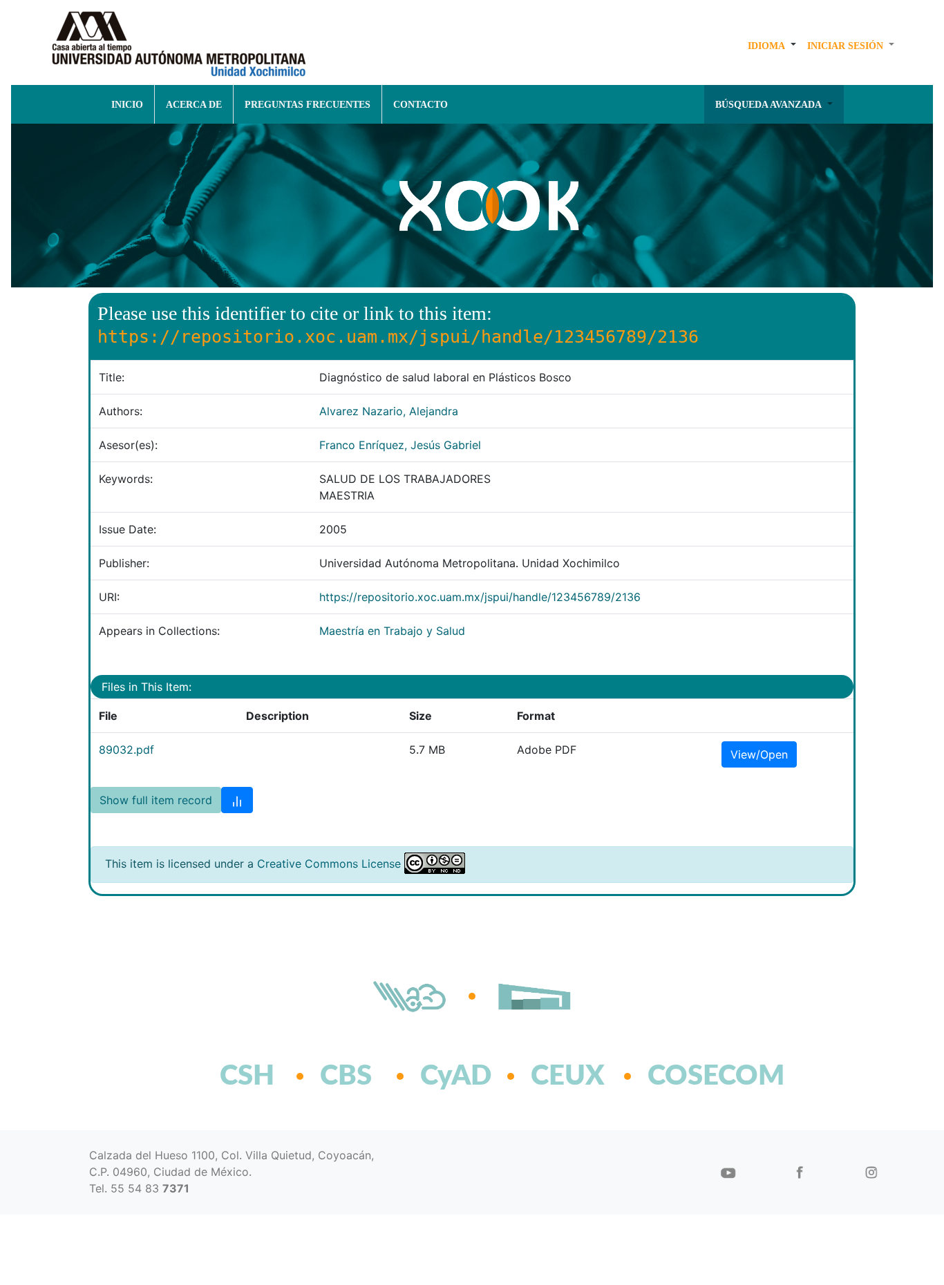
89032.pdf (126, 749)
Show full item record (156, 800)
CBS (346, 1076)
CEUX (568, 1076)
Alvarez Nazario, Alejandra (388, 411)
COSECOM (686, 1076)
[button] (772, 45)
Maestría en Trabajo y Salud (392, 631)
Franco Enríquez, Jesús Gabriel (400, 445)
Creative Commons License (329, 863)
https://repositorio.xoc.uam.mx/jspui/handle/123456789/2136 (480, 597)
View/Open (759, 754)
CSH (247, 1076)
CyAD (455, 1076)
